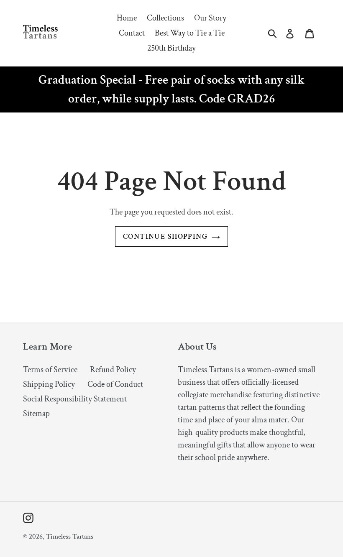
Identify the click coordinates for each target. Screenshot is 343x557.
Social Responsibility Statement (75, 398)
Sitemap (36, 413)
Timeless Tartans (69, 536)
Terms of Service (50, 369)
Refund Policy (113, 369)
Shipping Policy (49, 384)
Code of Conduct (115, 384)
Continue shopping (165, 236)
